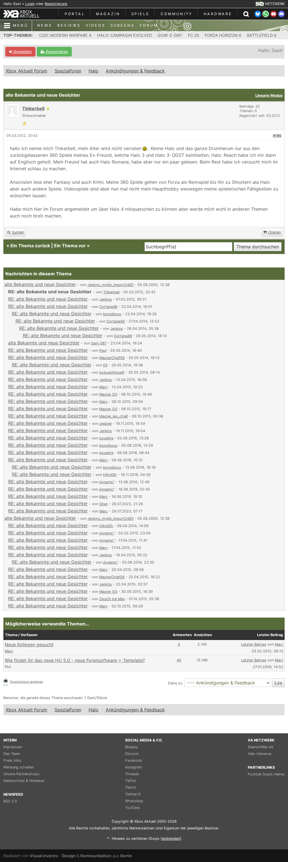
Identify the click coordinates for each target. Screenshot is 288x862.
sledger (105, 423)
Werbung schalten (18, 767)
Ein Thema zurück (30, 245)
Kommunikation (95, 855)
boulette (106, 438)
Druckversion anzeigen (26, 682)
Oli (105, 365)
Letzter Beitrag (253, 644)
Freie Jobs (12, 760)
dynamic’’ (106, 482)
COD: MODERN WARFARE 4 (65, 35)
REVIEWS (69, 25)
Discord (131, 754)
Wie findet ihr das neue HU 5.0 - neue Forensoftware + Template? (75, 660)
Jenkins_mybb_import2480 (110, 285)
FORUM (149, 25)
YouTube (132, 808)
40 (179, 660)
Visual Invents (44, 855)
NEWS (44, 25)
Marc (103, 387)
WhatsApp (134, 801)
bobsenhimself (111, 372)
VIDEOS (95, 25)
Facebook (133, 760)
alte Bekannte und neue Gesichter (40, 284)
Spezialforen (68, 71)
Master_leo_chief (113, 416)
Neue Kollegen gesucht (29, 644)
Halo (93, 71)
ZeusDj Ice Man (112, 599)
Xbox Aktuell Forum (26, 71)
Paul (102, 350)
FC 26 (193, 35)
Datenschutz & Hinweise (23, 781)
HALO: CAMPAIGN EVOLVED (124, 35)
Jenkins (105, 299)
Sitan (103, 504)
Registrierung (56, 4)
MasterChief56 (112, 358)
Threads (132, 774)
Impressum (12, 747)
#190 (277, 135)
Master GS (108, 394)
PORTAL (75, 14)
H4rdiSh (110, 475)
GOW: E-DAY (170, 35)
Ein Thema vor (70, 245)
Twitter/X (133, 794)
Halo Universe (259, 754)
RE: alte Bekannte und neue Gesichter (48, 299)
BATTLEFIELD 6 (261, 35)
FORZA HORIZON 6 (223, 35)
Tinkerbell (33, 108)
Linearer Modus (269, 95)
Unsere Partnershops (21, 774)
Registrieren (56, 51)
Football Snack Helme (266, 774)
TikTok (130, 781)
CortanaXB (108, 307)
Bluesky (131, 747)
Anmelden (22, 51)
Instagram (133, 767)
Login (30, 4)
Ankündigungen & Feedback (135, 71)
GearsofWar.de (260, 747)
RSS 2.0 (10, 801)
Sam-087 (99, 343)
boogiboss (112, 314)
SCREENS (123, 25)
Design (69, 855)
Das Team (11, 754)
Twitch (130, 787)
